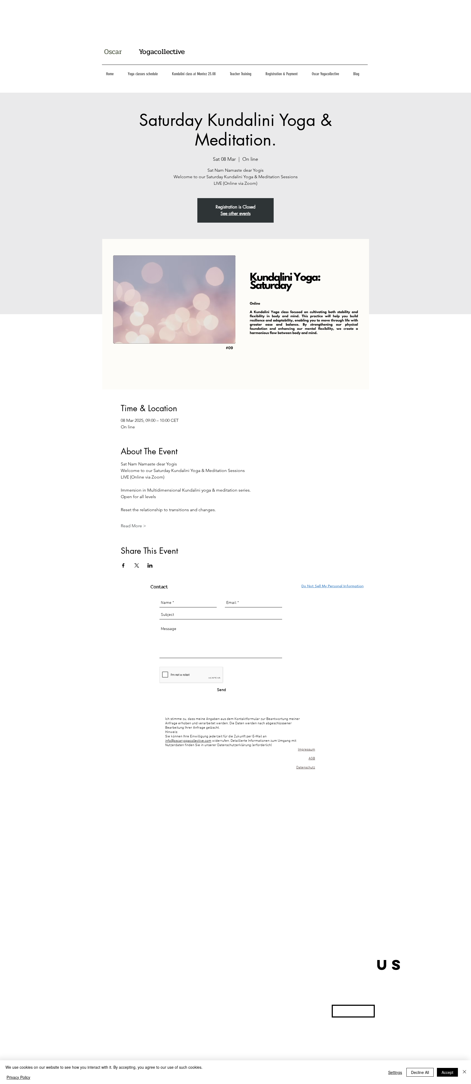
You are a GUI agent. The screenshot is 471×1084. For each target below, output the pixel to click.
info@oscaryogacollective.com (188, 741)
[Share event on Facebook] (123, 565)
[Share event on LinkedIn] (150, 565)
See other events (235, 213)
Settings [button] (395, 1072)
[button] (353, 1011)
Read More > (133, 525)
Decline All (420, 1072)
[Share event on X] (136, 565)
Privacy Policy (18, 1077)
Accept (447, 1072)
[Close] (464, 1072)
